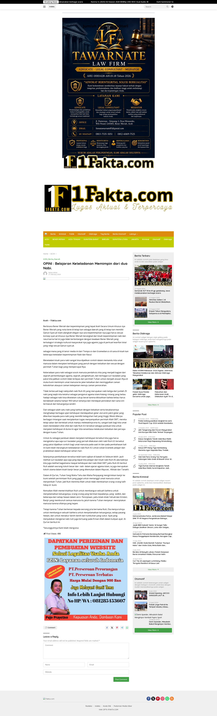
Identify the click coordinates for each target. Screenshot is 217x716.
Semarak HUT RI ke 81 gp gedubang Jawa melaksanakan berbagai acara (152, 292)
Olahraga (93, 234)
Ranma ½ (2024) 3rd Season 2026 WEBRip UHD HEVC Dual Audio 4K (81, 2)
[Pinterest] (158, 699)
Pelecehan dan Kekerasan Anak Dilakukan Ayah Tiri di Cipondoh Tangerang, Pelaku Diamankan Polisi (164, 394)
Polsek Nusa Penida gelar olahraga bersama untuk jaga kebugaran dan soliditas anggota (141, 394)
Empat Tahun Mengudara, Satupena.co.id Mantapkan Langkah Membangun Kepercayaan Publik (160, 312)
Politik (71, 234)
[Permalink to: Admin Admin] (45, 273)
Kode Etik (107, 706)
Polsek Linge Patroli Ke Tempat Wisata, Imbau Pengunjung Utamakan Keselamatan (158, 606)
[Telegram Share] (122, 628)
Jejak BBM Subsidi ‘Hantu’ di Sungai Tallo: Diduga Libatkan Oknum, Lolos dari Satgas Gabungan (151, 526)
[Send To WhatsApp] (127, 628)
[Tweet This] (112, 628)
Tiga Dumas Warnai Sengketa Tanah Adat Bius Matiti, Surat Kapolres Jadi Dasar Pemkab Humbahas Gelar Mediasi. (155, 467)
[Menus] (45, 7)
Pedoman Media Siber (123, 706)
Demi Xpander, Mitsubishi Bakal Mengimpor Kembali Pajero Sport (160, 623)
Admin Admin (52, 273)
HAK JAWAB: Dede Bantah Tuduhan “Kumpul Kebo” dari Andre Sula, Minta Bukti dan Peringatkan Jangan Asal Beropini (151, 544)
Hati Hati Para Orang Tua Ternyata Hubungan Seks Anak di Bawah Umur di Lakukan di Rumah (154, 458)
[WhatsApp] (167, 699)
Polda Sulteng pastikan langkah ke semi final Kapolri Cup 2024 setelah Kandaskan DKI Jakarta (156, 422)
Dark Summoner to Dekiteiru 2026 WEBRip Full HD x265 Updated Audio (149, 2)
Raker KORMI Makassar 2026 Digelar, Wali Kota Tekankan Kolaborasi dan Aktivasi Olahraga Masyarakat (153, 373)
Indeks (52, 7)
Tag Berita (104, 234)
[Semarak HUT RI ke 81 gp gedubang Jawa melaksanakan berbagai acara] (153, 275)
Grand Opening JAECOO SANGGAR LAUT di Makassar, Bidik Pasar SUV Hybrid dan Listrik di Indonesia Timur (160, 594)
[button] (167, 7)
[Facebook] (149, 699)
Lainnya (132, 234)
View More (152, 322)
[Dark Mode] (172, 7)
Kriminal (62, 234)
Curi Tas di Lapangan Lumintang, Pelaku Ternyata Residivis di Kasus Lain (149, 562)
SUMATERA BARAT (91, 239)
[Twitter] (153, 699)
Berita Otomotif (119, 234)
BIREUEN (105, 239)
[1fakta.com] (108, 200)
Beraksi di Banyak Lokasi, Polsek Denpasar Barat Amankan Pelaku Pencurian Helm (151, 553)
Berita (53, 234)
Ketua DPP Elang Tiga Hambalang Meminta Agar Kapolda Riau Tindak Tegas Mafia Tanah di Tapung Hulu (153, 449)
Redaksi (89, 706)
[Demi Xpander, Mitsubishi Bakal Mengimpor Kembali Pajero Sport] (153, 616)
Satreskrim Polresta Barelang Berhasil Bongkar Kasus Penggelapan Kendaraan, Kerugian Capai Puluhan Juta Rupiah (153, 535)
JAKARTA (135, 239)
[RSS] (172, 699)
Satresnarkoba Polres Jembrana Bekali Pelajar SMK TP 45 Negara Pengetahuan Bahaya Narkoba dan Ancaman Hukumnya (152, 517)
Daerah (57, 259)
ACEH (47, 239)
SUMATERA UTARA (120, 239)
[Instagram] (162, 699)
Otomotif (81, 234)
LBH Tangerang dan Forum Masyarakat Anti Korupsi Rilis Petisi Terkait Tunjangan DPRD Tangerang (155, 431)
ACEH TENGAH (74, 239)
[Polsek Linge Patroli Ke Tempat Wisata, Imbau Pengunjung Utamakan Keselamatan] (141, 606)
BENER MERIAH (59, 239)
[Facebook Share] (107, 628)
